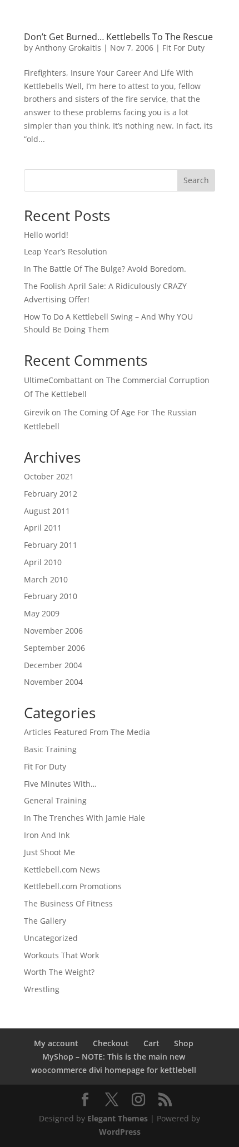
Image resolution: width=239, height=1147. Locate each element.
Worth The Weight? (59, 972)
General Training (55, 800)
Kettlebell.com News (62, 869)
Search (196, 180)
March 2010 (46, 579)
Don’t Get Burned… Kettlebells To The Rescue (118, 37)
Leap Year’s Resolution (65, 251)
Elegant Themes (117, 1118)
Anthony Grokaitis (68, 47)
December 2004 (53, 665)
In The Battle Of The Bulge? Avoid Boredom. (105, 268)
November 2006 (53, 630)
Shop (183, 1043)
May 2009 (41, 613)
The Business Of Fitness (68, 903)
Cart (151, 1043)
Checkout (111, 1043)
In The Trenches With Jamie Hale (84, 817)
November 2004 (53, 682)
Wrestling (41, 989)
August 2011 (47, 511)
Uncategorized (51, 938)
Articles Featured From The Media (87, 732)
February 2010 (50, 596)
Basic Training (50, 749)
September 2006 (54, 648)
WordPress (120, 1131)
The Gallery (45, 920)
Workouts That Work (61, 955)
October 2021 (49, 476)
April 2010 (43, 562)
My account (56, 1043)
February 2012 (50, 493)
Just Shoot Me (49, 852)
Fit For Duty (183, 47)
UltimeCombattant (58, 380)
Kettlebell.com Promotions (73, 886)
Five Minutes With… (60, 783)
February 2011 (50, 545)
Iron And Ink (46, 835)
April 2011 (43, 527)
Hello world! (46, 234)
